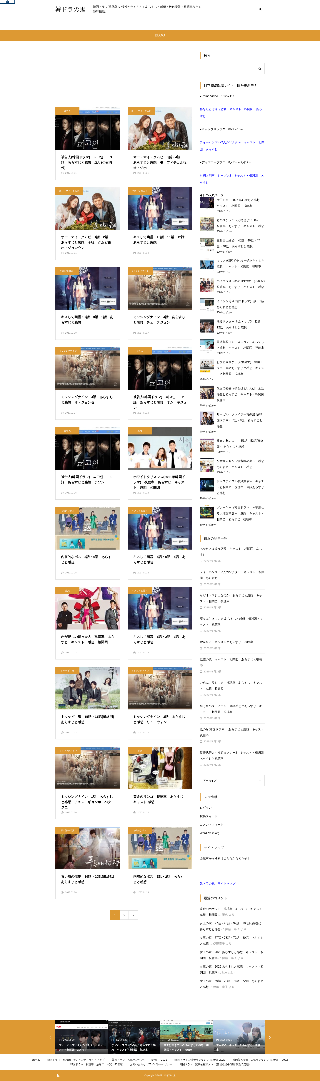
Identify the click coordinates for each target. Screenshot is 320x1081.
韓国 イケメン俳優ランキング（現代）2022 (199, 1059)
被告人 (67, 111)
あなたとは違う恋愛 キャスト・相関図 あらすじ (231, 551)
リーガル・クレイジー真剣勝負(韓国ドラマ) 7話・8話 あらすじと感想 (239, 420)
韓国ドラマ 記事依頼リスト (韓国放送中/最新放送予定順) (215, 1064)
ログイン (206, 807)
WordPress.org (209, 833)
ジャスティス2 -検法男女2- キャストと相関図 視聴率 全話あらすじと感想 (240, 487)
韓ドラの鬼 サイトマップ (217, 883)
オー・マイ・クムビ (141, 111)
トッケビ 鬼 (67, 670)
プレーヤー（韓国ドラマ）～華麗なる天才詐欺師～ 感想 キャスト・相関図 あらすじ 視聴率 (240, 513)
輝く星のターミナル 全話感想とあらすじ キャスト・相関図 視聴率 (231, 709)
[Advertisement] (123, 79)
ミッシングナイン (140, 271)
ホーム (36, 1059)
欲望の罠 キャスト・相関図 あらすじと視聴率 (231, 662)
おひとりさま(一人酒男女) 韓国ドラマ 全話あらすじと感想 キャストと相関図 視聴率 (240, 367)
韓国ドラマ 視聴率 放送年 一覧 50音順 (96, 1064)
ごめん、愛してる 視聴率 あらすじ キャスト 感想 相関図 (231, 685)
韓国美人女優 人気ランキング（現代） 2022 (260, 1059)
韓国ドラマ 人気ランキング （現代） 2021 (139, 1059)
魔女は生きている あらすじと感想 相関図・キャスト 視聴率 (231, 621)
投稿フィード (209, 816)
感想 (139, 430)
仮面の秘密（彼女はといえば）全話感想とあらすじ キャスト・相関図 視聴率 (242, 394)
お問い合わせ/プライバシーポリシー (151, 1064)
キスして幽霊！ (139, 191)
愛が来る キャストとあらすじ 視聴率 (226, 642)
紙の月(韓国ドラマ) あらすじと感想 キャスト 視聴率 (232, 732)
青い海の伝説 (67, 830)
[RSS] (58, 1075)
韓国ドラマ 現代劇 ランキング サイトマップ (75, 1059)
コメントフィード (212, 824)
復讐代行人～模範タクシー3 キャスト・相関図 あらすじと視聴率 (232, 755)
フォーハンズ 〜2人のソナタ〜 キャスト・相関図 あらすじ (232, 575)
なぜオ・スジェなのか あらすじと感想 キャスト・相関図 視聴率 (231, 598)
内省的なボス (67, 510)
